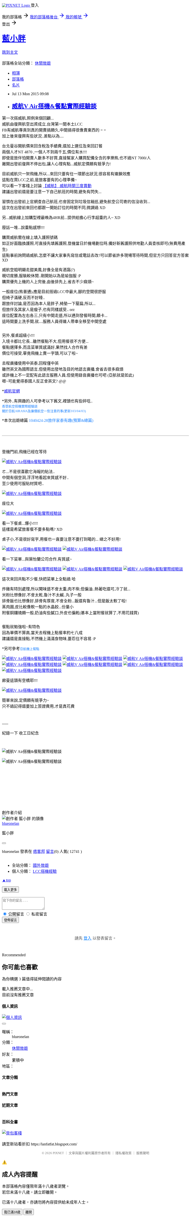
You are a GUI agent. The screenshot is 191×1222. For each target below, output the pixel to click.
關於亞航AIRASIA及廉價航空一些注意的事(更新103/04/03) (44, 411)
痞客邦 (39, 851)
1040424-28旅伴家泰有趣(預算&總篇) (61, 420)
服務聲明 (142, 1153)
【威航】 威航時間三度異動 (67, 186)
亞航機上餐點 (29, 649)
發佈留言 (10, 920)
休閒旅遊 (43, 63)
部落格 (18, 79)
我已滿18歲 (12, 1212)
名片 (16, 85)
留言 (50, 851)
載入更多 (10, 890)
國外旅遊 (41, 865)
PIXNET (58, 1153)
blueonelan (10, 823)
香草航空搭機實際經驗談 (20, 406)
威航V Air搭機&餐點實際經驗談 (54, 106)
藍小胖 (14, 38)
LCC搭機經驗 (45, 871)
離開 (28, 1212)
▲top (6, 880)
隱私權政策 (123, 1153)
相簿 (16, 73)
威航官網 (12, 391)
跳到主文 (10, 52)
